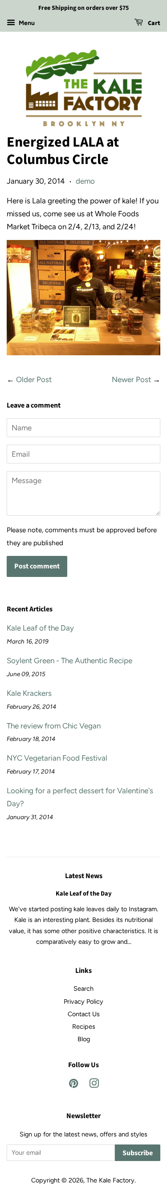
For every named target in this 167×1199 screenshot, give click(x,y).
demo (85, 181)
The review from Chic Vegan (54, 725)
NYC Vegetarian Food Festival (57, 757)
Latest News (83, 876)
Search (83, 988)
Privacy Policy (83, 1001)
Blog (83, 1039)
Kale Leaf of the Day (40, 627)
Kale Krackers (29, 693)
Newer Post (131, 379)
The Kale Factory (110, 1180)
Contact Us (84, 1014)
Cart (153, 23)
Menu (26, 23)
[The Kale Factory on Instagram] (94, 1085)
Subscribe (137, 1153)
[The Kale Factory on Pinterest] (73, 1085)
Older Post (34, 379)
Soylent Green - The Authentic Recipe (69, 660)
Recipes (83, 1026)
